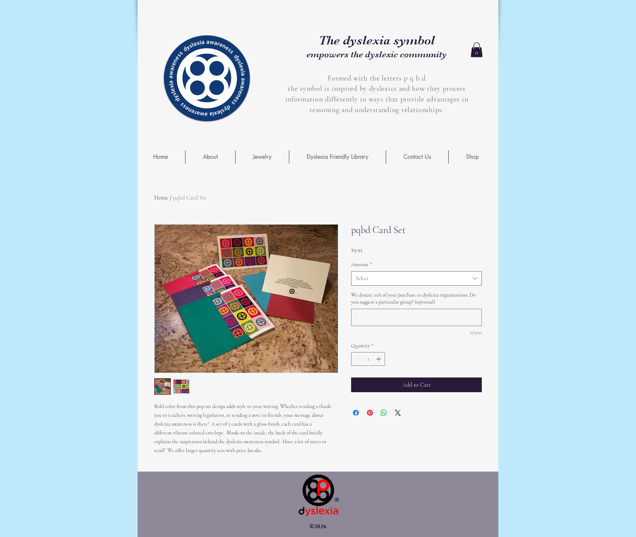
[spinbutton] (368, 358)
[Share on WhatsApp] (383, 412)
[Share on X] (397, 412)
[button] (476, 49)
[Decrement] (356, 358)
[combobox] (416, 278)
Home (161, 197)
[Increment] (379, 358)
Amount (361, 264)
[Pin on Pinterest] (369, 412)
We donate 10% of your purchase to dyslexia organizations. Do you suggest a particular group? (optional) (413, 298)
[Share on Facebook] (355, 412)
